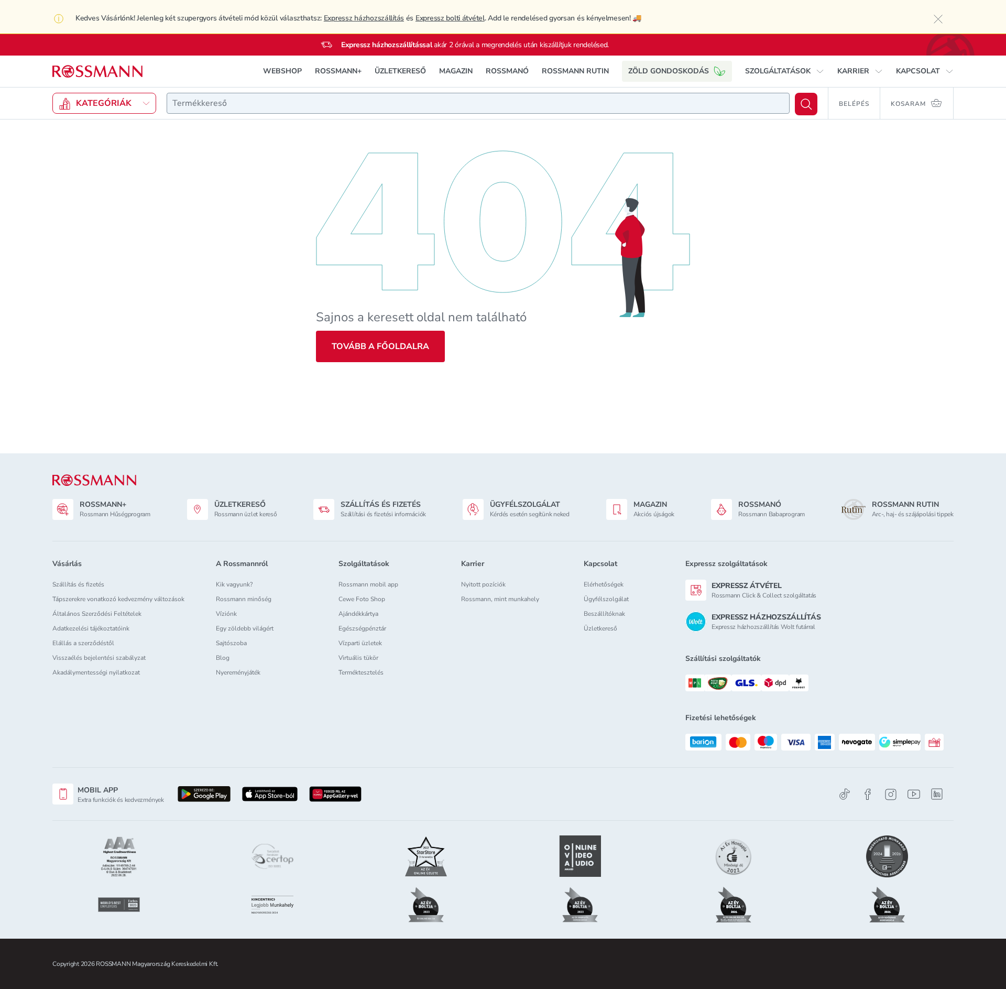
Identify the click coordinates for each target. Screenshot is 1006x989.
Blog (222, 658)
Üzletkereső (600, 628)
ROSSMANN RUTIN (575, 71)
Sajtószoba (231, 643)
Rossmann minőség (243, 599)
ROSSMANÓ (507, 71)
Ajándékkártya (358, 614)
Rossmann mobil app (368, 584)
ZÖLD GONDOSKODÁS (668, 71)
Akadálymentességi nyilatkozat (96, 672)
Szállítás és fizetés (78, 584)
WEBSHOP (282, 71)
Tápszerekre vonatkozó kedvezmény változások (118, 599)
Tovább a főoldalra (380, 346)
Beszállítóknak (604, 614)
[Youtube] (913, 794)
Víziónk (226, 614)
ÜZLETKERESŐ (400, 71)
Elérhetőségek (604, 584)
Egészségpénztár (362, 628)
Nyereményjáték (238, 672)
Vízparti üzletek (360, 643)
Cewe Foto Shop (361, 599)
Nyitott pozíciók (483, 584)
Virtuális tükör (358, 658)
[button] (784, 71)
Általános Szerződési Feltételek (96, 614)
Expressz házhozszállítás (364, 18)
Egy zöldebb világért (245, 628)
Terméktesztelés (361, 672)
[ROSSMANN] (94, 480)
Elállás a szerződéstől (83, 643)
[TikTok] (844, 794)
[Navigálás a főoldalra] (97, 71)
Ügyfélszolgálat (606, 599)
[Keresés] (806, 104)
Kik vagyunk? (234, 584)
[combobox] (478, 103)
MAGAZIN (456, 71)
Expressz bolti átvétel (450, 18)
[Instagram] (890, 794)
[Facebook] (867, 794)
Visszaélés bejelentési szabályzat (99, 658)
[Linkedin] (937, 794)
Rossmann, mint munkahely (500, 599)
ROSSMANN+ (338, 71)
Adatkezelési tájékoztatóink (90, 628)
